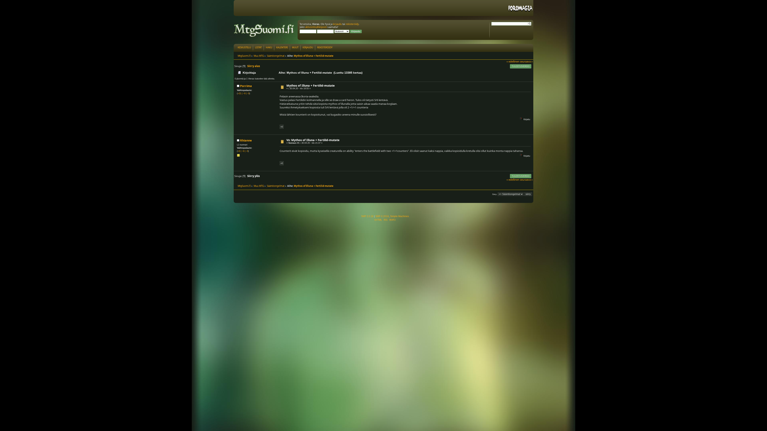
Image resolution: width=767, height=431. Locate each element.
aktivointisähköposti (316, 27)
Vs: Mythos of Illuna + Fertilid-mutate (313, 140)
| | (243, 93)
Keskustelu (244, 47)
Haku (269, 47)
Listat (258, 47)
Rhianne (246, 140)
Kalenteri (282, 47)
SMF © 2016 (382, 216)
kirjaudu (337, 24)
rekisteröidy (352, 24)
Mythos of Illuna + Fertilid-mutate (310, 85)
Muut (295, 47)
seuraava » (526, 61)
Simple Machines (399, 216)
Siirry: (494, 194)
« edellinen (513, 61)
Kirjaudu (308, 47)
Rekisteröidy (325, 47)
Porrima (246, 86)
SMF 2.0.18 (367, 216)
